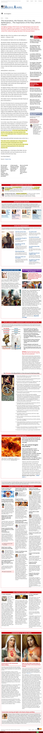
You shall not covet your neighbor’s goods (34, 260)
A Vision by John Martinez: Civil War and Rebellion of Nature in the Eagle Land (14, 168)
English (30, 729)
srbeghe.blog (8, 159)
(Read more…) (29, 673)
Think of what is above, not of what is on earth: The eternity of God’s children (36, 95)
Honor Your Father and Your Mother (20, 257)
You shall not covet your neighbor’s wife (34, 253)
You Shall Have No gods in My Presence (21, 239)
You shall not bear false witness (34, 247)
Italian (36, 729)
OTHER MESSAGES (35, 79)
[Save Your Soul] (12, 9)
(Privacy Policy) (33, 732)
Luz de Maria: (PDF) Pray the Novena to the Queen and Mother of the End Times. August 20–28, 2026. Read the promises (36, 56)
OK (37, 732)
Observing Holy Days (19, 251)
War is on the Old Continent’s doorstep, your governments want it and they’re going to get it (24, 169)
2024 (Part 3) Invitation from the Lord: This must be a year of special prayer (35, 90)
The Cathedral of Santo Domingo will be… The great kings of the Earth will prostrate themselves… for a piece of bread (36, 48)
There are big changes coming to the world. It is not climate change (35, 41)
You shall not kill (32, 231)
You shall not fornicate (34, 237)
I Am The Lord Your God (20, 231)
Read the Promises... (5, 216)
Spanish (33, 729)
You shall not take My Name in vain (20, 244)
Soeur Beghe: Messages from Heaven (34, 84)
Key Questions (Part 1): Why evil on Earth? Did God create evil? (36, 108)
